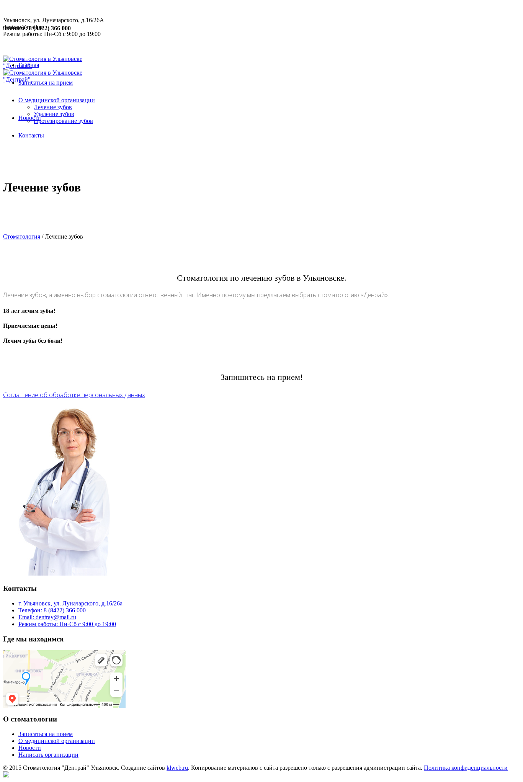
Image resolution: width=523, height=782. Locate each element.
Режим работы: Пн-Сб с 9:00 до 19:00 (67, 624)
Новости (29, 747)
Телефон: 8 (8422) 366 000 (52, 610)
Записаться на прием (45, 734)
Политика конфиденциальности (466, 767)
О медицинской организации (56, 741)
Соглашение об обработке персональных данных (74, 395)
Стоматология (21, 236)
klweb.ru (177, 767)
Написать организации (48, 754)
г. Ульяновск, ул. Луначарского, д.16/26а (70, 603)
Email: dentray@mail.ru (47, 617)
